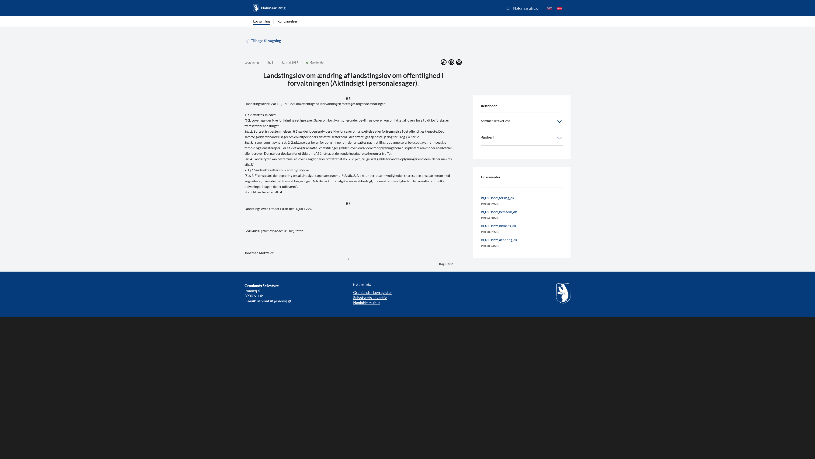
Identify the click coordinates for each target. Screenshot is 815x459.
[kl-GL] (549, 8)
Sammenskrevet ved (495, 121)
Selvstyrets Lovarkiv (370, 297)
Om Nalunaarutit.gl (522, 8)
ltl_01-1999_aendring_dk (499, 240)
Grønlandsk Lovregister (372, 292)
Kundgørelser (287, 21)
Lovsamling (261, 21)
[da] (559, 8)
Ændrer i (487, 137)
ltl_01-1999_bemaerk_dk (499, 212)
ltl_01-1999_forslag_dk (497, 198)
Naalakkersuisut (366, 302)
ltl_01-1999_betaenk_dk (498, 226)
